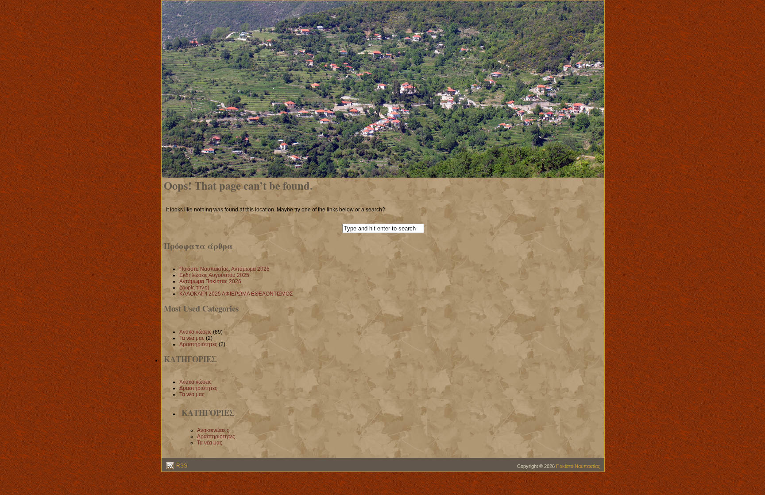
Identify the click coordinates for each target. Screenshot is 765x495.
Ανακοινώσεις (195, 332)
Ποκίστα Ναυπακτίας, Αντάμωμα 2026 (224, 269)
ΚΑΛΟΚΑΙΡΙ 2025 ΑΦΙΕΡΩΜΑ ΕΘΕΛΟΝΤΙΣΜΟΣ (236, 294)
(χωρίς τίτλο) (194, 288)
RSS (181, 466)
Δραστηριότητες (198, 344)
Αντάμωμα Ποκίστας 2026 (210, 281)
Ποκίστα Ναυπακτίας (578, 466)
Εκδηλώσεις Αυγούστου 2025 (214, 275)
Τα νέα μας (192, 338)
